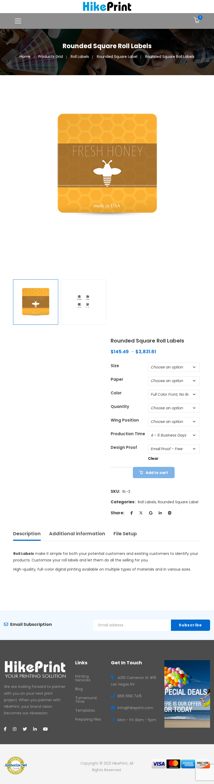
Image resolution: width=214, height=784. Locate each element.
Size (115, 365)
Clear (153, 458)
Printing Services (82, 678)
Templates (85, 710)
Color (116, 393)
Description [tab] (27, 533)
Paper (117, 379)
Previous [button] (15, 177)
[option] (107, 165)
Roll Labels (80, 56)
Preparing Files (88, 719)
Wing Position (125, 420)
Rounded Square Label (117, 56)
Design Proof (124, 447)
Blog (79, 689)
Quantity (120, 406)
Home (25, 56)
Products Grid (50, 56)
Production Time (128, 434)
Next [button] (198, 177)
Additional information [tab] (77, 533)
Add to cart (157, 472)
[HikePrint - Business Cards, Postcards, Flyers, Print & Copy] (107, 6)
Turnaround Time (86, 699)
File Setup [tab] (125, 533)
